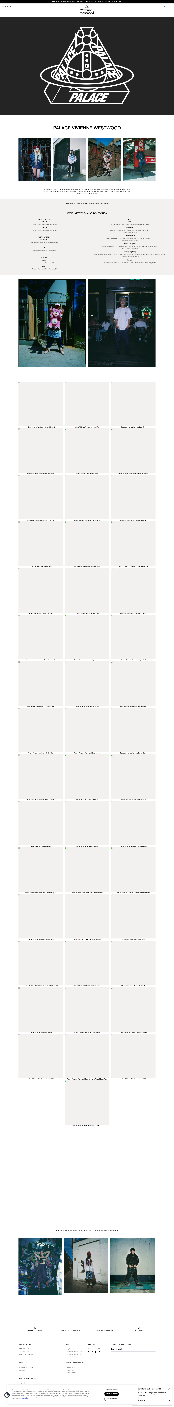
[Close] (169, 1389)
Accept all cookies (112, 1393)
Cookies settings (111, 1398)
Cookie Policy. (24, 1398)
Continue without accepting (112, 1389)
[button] (7, 1395)
